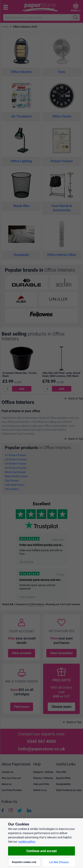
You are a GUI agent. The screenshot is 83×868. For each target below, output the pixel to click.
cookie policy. (27, 841)
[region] (41, 843)
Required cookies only (24, 862)
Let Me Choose (59, 862)
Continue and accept (41, 851)
